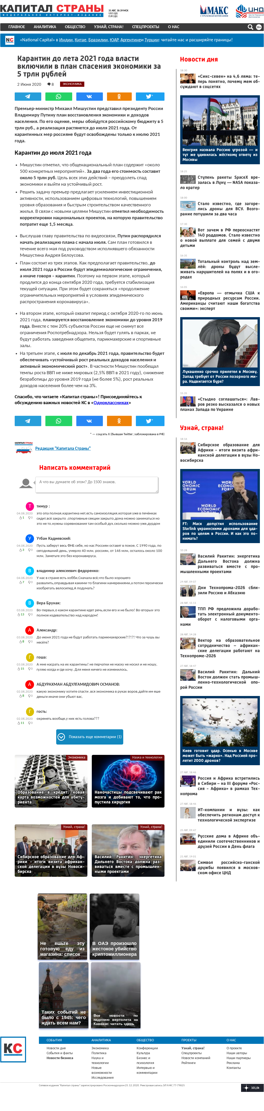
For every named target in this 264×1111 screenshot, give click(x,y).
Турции (152, 40)
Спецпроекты (145, 27)
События (54, 1040)
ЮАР (114, 40)
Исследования (103, 1078)
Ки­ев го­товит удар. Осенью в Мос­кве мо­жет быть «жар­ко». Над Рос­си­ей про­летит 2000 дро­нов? (220, 755)
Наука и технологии (147, 758)
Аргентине (130, 40)
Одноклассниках (111, 403)
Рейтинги (189, 1063)
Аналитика (45, 27)
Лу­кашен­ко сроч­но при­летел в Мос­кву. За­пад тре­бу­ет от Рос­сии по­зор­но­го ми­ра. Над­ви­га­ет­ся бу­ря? (220, 376)
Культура (143, 1053)
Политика (99, 1053)
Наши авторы (237, 1053)
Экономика (76, 758)
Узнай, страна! (108, 27)
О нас (173, 27)
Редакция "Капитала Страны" (63, 449)
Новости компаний (196, 1058)
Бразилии (98, 40)
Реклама (233, 1063)
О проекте (234, 1048)
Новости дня (199, 59)
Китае (80, 40)
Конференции (147, 1048)
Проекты (189, 1040)
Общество (75, 27)
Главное (17, 27)
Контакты (234, 1068)
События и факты (60, 1053)
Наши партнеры (239, 1058)
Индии (66, 40)
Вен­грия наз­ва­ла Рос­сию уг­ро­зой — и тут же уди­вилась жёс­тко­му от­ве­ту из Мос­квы (220, 154)
